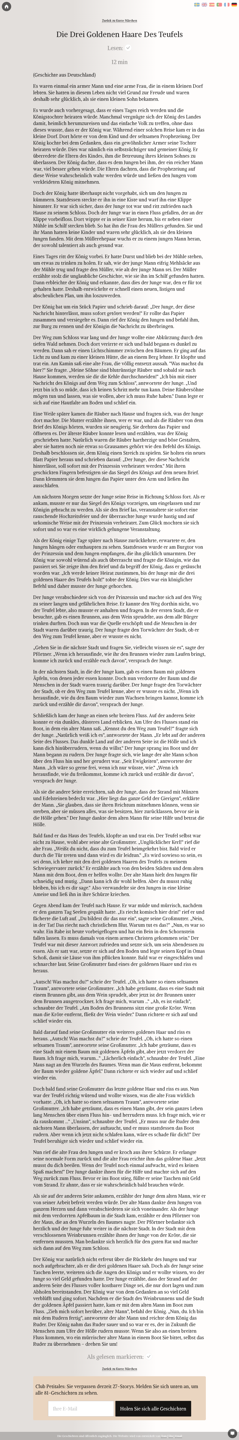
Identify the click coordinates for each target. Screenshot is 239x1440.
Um (171, 1436)
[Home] (6, 6)
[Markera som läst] (128, 48)
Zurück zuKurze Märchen (119, 20)
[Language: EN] (204, 5)
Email (178, 1436)
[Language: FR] (227, 5)
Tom (164, 1436)
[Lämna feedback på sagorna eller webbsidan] (232, 1433)
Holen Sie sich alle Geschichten (153, 1409)
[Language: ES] (212, 5)
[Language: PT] (219, 5)
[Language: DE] (234, 5)
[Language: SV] (197, 5)
